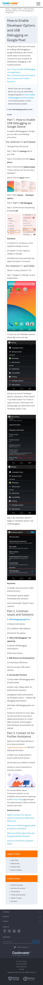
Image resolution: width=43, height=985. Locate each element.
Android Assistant (17, 885)
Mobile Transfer (16, 898)
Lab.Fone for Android (18, 888)
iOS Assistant (15, 891)
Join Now (36, 942)
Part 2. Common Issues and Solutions (21, 75)
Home (7, 9)
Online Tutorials (16, 870)
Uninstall (21, 969)
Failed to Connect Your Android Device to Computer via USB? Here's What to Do (20, 818)
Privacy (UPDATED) (21, 964)
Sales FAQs (14, 860)
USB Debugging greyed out (19, 619)
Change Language (22, 947)
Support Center (17, 9)
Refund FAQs (15, 863)
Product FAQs (17, 799)
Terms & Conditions (21, 961)
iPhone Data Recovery (18, 895)
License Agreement (21, 966)
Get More (14, 901)
